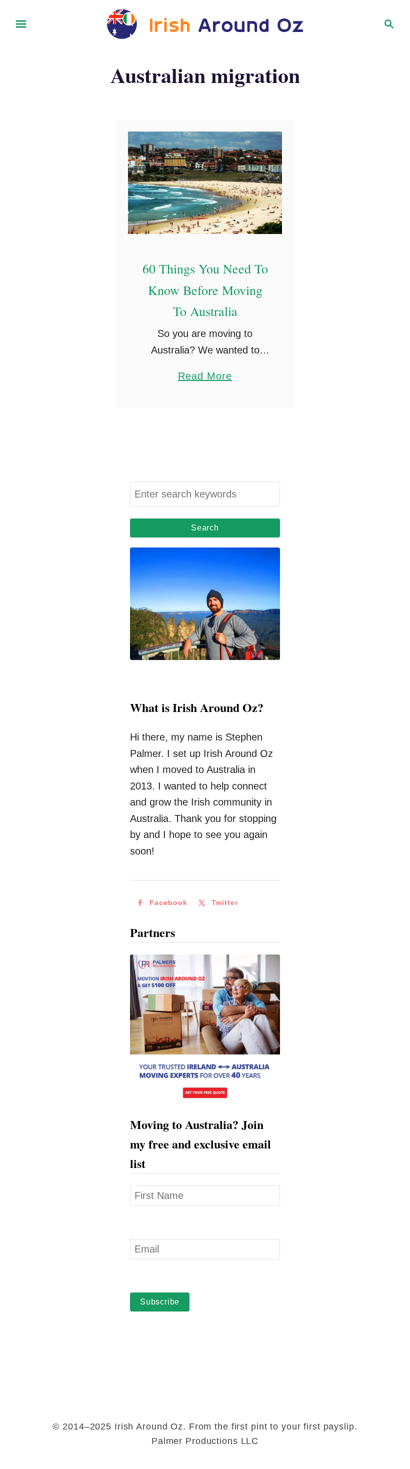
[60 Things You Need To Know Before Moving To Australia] (205, 183)
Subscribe (160, 1302)
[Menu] (21, 24)
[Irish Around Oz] (205, 23)
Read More (205, 377)
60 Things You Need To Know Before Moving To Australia (205, 290)
